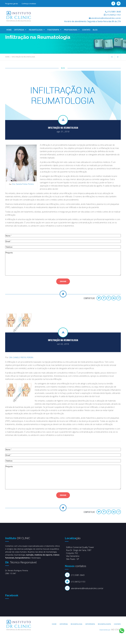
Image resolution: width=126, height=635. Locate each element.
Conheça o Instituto (29, 3)
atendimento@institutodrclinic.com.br (106, 18)
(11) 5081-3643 (114, 11)
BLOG (95, 29)
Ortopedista (90, 624)
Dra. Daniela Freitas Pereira (23, 184)
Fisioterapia (53, 29)
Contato (86, 29)
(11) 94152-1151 (113, 15)
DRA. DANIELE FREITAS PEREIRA (21, 357)
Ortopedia (19, 29)
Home (9, 29)
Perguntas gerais (11, 3)
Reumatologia (35, 29)
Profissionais (70, 29)
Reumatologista (104, 624)
